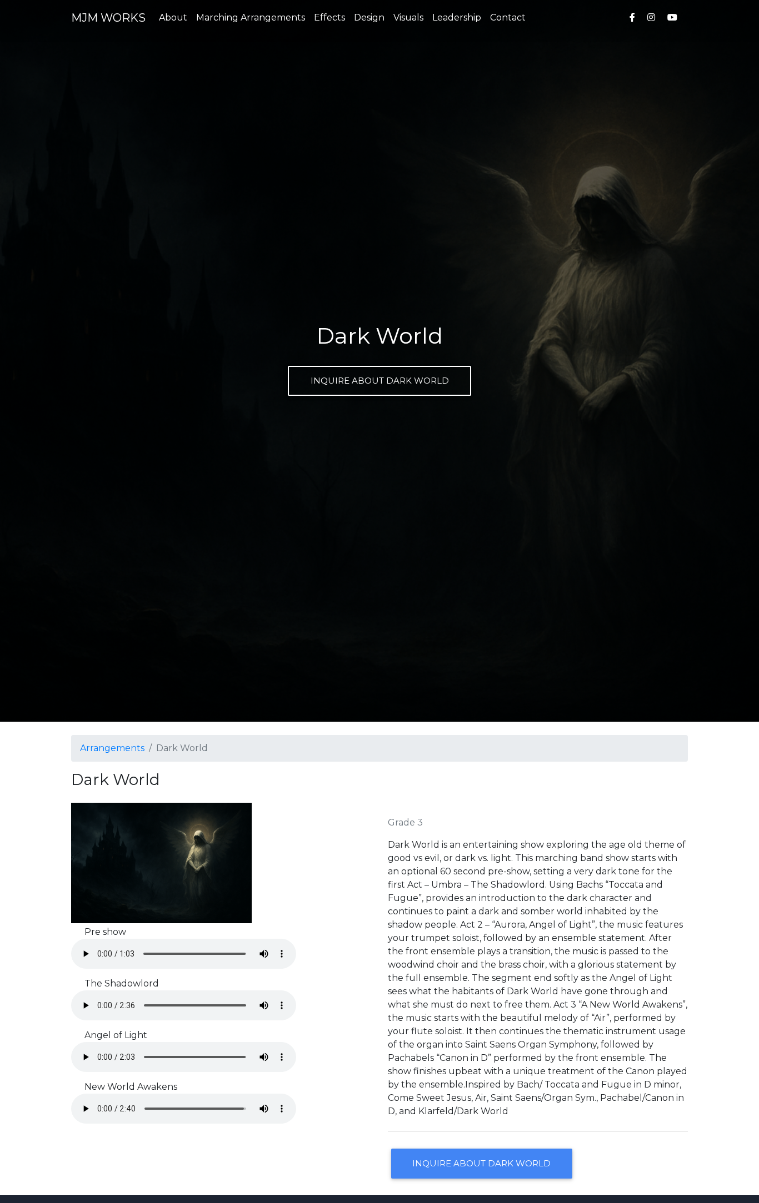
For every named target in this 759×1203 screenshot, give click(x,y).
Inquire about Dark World (380, 380)
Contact (508, 17)
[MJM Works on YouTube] (674, 18)
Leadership (456, 17)
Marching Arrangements (250, 17)
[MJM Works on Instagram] (651, 18)
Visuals (408, 17)
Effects (329, 17)
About (173, 17)
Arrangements (112, 748)
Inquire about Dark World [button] (481, 1163)
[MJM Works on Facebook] (632, 18)
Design (369, 17)
